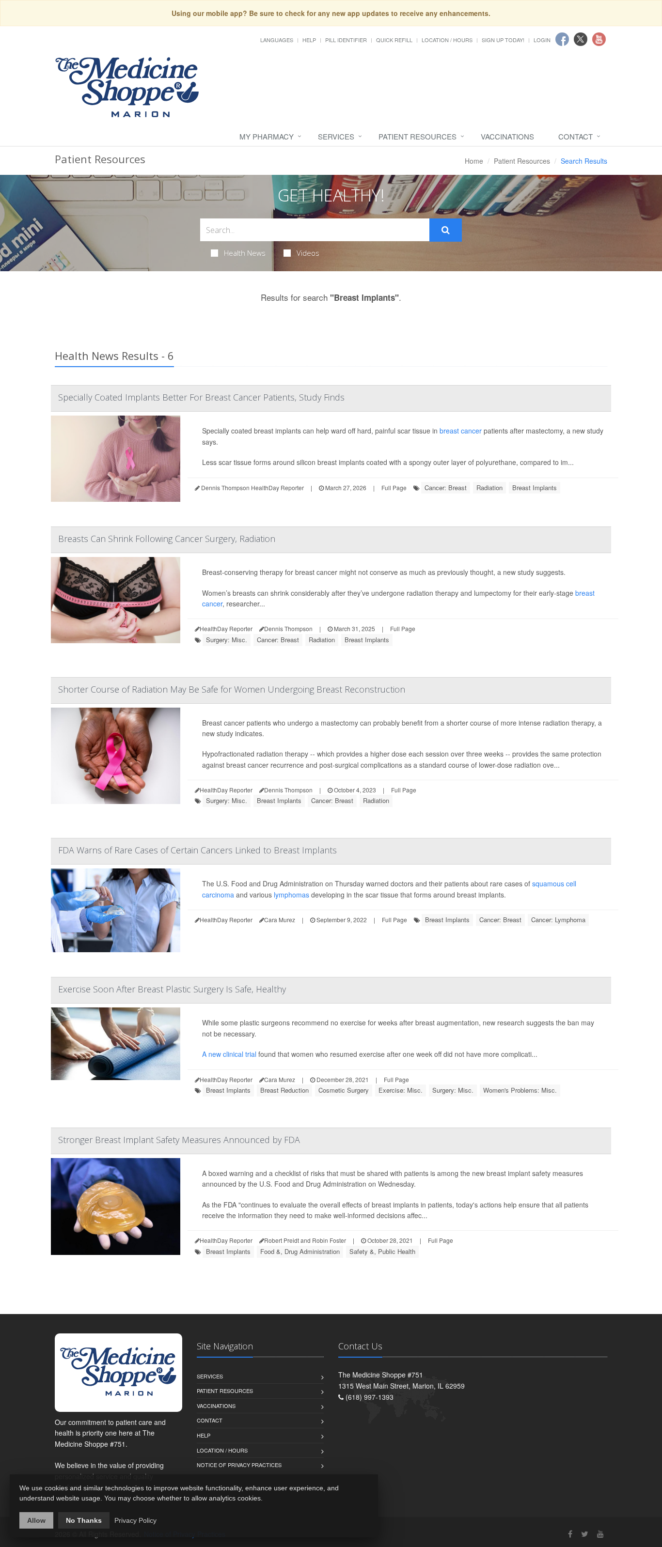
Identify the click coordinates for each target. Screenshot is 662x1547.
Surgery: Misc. (226, 639)
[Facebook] (570, 1533)
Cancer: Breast (446, 487)
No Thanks (84, 1520)
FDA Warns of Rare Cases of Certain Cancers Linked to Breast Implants (197, 850)
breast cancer (461, 430)
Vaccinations (507, 136)
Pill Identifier (346, 40)
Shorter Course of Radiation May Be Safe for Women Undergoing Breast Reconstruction (231, 689)
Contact (575, 136)
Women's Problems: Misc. (520, 1090)
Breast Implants (534, 487)
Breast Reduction (284, 1090)
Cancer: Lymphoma (558, 919)
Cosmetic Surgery (343, 1090)
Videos (308, 253)
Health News (245, 253)
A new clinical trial (229, 1054)
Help (309, 40)
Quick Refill (394, 40)
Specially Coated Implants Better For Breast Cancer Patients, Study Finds (201, 397)
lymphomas (291, 894)
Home (474, 161)
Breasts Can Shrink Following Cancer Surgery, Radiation (166, 538)
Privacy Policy (135, 1520)
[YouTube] (600, 1533)
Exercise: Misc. (400, 1090)
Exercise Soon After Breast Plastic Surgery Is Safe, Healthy (172, 989)
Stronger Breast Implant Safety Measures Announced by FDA (179, 1139)
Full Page (394, 487)
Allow (36, 1520)
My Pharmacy (266, 136)
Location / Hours (447, 40)
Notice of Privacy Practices (239, 1465)
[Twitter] (584, 1533)
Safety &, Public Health (382, 1251)
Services (336, 136)
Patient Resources (417, 136)
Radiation (489, 487)
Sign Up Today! (503, 40)
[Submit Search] (445, 230)
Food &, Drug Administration (300, 1251)
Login (542, 40)
